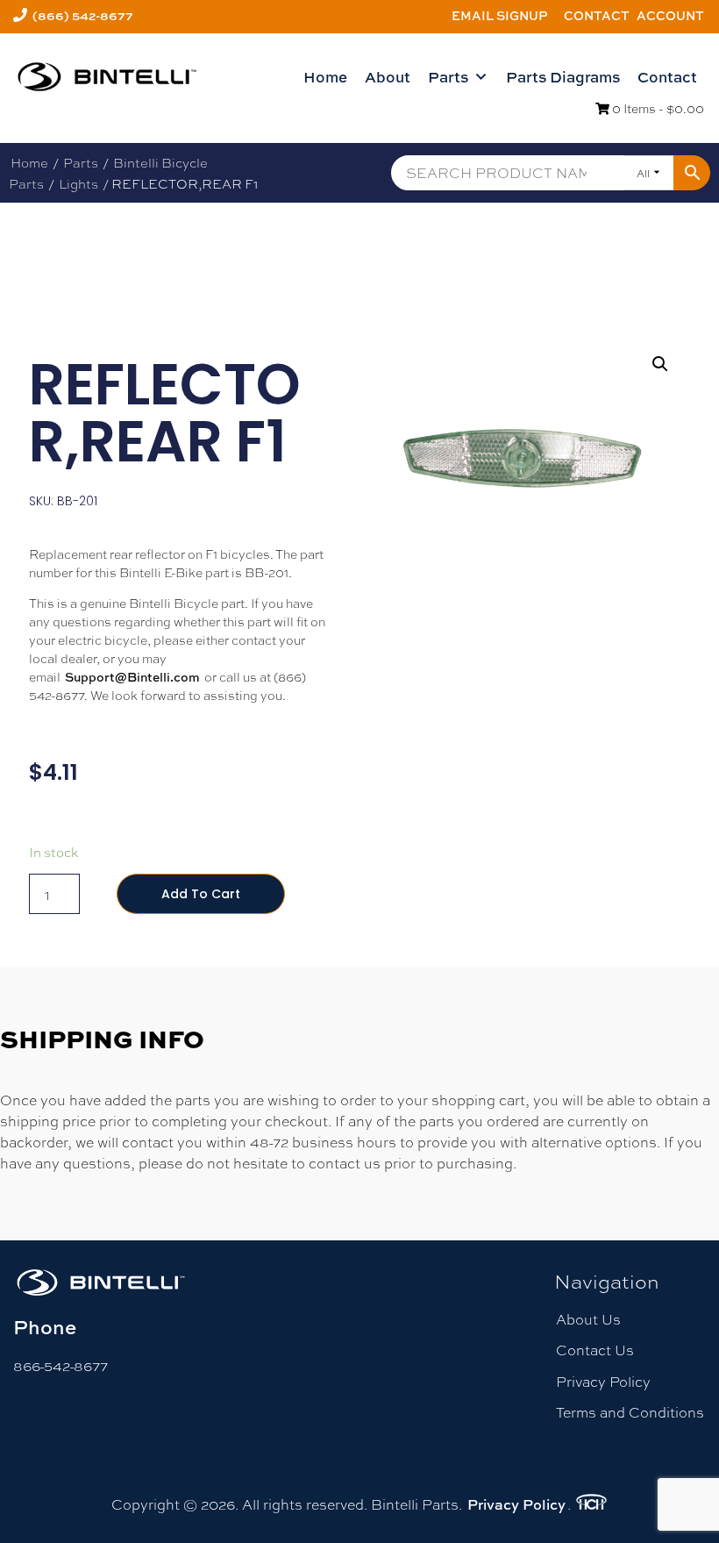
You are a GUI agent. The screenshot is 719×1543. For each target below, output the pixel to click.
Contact (597, 15)
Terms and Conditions (630, 1412)
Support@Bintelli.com (132, 676)
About (387, 77)
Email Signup (500, 15)
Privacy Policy (603, 1381)
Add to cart (200, 894)
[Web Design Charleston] (591, 1504)
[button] (660, 364)
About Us (588, 1319)
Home (325, 77)
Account (670, 15)
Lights (78, 183)
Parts (448, 77)
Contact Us (595, 1349)
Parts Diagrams (563, 77)
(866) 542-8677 (82, 15)
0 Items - (656, 108)
